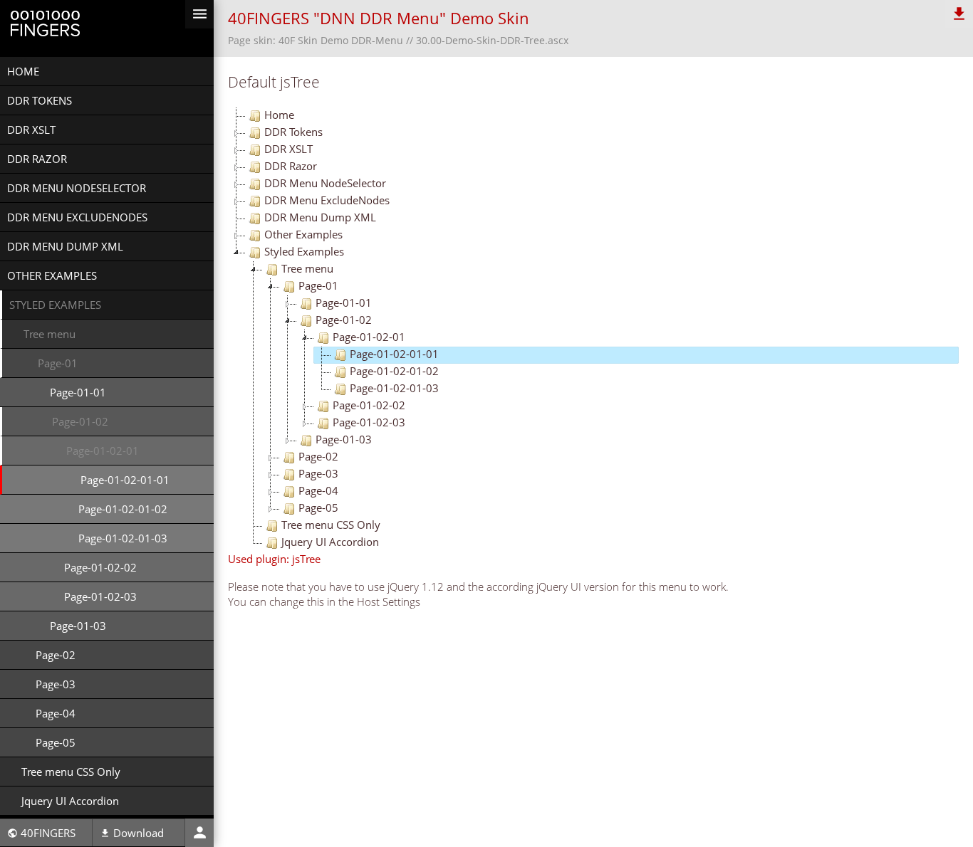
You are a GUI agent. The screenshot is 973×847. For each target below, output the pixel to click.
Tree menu (50, 334)
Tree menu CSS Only (70, 771)
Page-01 (58, 363)
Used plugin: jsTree (274, 559)
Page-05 (56, 742)
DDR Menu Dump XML (65, 246)
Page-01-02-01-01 (125, 480)
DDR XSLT (31, 129)
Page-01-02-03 (100, 596)
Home (23, 71)
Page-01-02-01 (102, 450)
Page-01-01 (78, 392)
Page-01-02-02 (100, 567)
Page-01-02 (80, 421)
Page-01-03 (78, 626)
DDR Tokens (39, 100)
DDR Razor (37, 159)
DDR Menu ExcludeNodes (77, 217)
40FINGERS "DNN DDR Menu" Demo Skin (378, 18)
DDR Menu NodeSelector (76, 188)
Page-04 (56, 713)
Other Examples (52, 275)
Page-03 (56, 684)
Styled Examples (55, 305)
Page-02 (56, 655)
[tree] (593, 329)
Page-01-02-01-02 (122, 509)
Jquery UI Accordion (70, 801)
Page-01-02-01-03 (122, 538)
